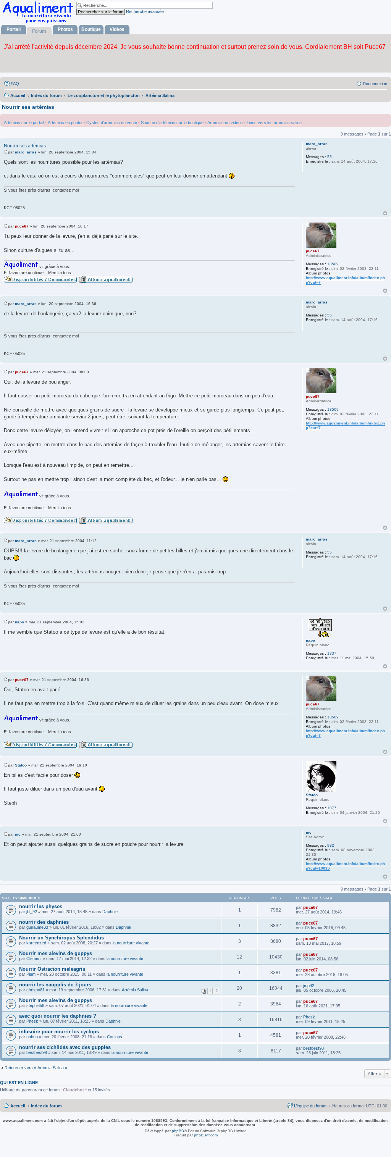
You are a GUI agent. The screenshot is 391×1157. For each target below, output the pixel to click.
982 (330, 845)
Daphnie (110, 911)
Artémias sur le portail (24, 122)
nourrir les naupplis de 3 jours (55, 985)
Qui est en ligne (19, 1082)
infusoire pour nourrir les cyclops (59, 1031)
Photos (65, 29)
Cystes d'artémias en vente (111, 122)
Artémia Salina (135, 990)
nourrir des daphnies (44, 922)
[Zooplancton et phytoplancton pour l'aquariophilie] (40, 23)
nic (309, 832)
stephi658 (35, 1005)
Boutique (91, 29)
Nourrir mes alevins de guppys (55, 953)
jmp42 (308, 985)
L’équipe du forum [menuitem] (310, 1106)
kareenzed (36, 943)
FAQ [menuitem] (15, 83)
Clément (34, 958)
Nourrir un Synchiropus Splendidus (61, 938)
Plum (31, 974)
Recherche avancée (145, 11)
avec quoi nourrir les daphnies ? (57, 1016)
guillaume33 (37, 927)
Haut (385, 213)
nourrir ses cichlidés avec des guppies (65, 1047)
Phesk (32, 1021)
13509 (333, 264)
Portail (13, 29)
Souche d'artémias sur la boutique (172, 122)
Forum (39, 31)
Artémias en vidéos (225, 122)
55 (329, 157)
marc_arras (317, 144)
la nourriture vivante (131, 943)
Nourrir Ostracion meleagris (52, 969)
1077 (331, 808)
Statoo (312, 795)
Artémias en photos (66, 122)
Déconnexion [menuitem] (375, 83)
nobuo (32, 1036)
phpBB (178, 1131)
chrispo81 (35, 990)
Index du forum (46, 1106)
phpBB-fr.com (206, 1135)
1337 (331, 653)
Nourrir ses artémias (28, 107)
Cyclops (114, 1036)
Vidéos (117, 29)
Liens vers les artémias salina (274, 122)
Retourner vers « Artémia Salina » (36, 1067)
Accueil (17, 1106)
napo (310, 640)
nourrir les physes (40, 906)
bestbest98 (36, 1052)
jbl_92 (31, 911)
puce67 (313, 251)
